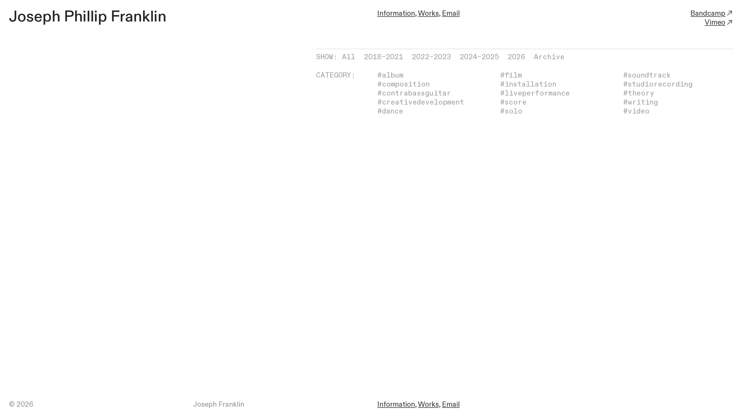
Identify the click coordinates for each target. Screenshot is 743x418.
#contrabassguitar (414, 93)
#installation (528, 84)
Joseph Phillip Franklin (87, 16)
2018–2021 (383, 57)
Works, (429, 13)
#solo (511, 111)
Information (396, 13)
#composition (403, 84)
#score (513, 102)
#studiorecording (657, 84)
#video (636, 111)
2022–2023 (431, 57)
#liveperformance (535, 93)
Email (451, 13)
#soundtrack (647, 75)
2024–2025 (479, 57)
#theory (638, 93)
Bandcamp (707, 13)
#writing (640, 102)
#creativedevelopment (420, 102)
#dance (390, 111)
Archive (549, 57)
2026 (516, 57)
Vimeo (715, 22)
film (513, 75)
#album (390, 75)
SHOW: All (335, 57)
